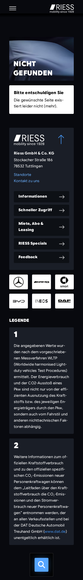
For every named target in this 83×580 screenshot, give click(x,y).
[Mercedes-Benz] (18, 282)
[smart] (64, 282)
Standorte (22, 174)
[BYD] (18, 301)
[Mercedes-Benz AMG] (41, 282)
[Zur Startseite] (62, 8)
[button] (12, 8)
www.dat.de (55, 531)
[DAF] (64, 301)
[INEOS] (41, 301)
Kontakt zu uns (27, 181)
